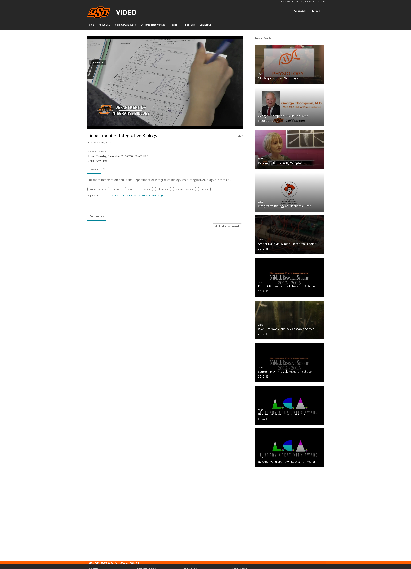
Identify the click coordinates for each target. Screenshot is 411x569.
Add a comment (228, 226)
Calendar (310, 1)
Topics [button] (173, 24)
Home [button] (90, 24)
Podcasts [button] (190, 24)
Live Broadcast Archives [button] (152, 24)
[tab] (94, 170)
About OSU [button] (104, 24)
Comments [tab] (96, 216)
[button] (300, 11)
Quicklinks (321, 1)
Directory (299, 1)
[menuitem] (93, 24)
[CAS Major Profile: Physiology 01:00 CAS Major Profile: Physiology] (289, 64)
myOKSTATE (287, 1)
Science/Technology (152, 195)
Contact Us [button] (205, 24)
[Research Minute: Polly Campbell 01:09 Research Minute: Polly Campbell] (289, 149)
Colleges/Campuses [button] (125, 24)
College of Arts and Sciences (125, 195)
